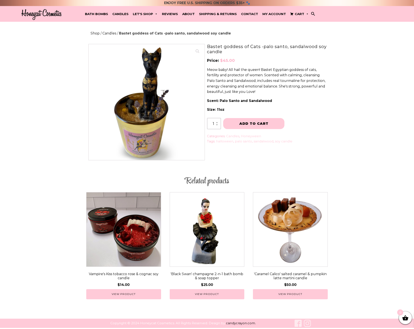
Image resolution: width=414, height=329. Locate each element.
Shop (95, 33)
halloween (224, 141)
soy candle (283, 141)
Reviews (170, 14)
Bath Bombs (96, 14)
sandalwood (263, 141)
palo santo (243, 141)
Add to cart (253, 124)
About (188, 14)
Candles (120, 14)
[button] (313, 15)
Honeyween (251, 136)
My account (274, 14)
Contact (249, 14)
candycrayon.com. (241, 323)
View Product (124, 294)
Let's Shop (143, 14)
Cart (299, 14)
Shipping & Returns (218, 14)
